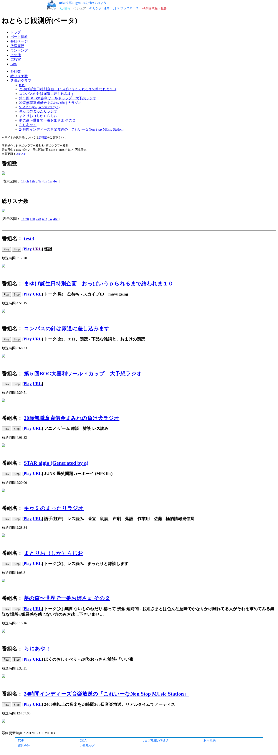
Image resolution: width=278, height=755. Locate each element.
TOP (21, 740)
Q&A (83, 740)
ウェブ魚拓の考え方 (155, 740)
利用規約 (210, 740)
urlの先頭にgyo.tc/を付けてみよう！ (84, 3)
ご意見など (87, 746)
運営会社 (24, 746)
